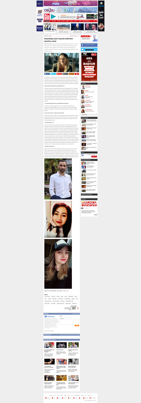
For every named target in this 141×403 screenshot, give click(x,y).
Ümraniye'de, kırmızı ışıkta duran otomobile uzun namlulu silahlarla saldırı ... (61, 387)
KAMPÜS (82, 395)
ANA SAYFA (54, 20)
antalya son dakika (56, 301)
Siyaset (69, 395)
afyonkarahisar (70, 296)
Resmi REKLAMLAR (77, 395)
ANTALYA (63, 20)
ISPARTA (71, 20)
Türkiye (55, 395)
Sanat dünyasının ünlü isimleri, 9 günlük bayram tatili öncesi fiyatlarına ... (61, 371)
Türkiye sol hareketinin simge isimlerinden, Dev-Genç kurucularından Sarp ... (73, 354)
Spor (85, 395)
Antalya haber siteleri (69, 301)
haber (77, 298)
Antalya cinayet (68, 303)
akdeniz (73, 298)
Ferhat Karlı (53, 296)
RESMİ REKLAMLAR (86, 20)
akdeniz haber (47, 303)
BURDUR (67, 20)
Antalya (58, 296)
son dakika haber (67, 298)
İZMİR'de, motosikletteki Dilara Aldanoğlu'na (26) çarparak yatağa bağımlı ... (48, 355)
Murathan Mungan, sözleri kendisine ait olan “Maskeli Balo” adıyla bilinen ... (72, 370)
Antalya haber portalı (60, 303)
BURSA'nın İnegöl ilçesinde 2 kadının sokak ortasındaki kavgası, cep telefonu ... (49, 386)
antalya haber (54, 298)
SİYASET (75, 20)
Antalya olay (74, 303)
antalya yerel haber (48, 301)
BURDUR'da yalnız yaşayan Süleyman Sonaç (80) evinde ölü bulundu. (61, 353)
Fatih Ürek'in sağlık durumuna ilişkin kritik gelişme (67, 308)
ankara (76, 296)
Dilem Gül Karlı (47, 296)
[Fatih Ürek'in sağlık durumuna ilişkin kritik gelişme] (74, 309)
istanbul (49, 298)
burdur (62, 296)
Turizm (72, 395)
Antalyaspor (63, 301)
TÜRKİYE (58, 20)
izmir (46, 298)
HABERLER (46, 35)
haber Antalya (60, 298)
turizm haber (53, 303)
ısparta (66, 296)
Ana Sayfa (50, 395)
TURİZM (80, 20)
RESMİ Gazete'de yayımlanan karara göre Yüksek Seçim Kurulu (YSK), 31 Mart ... (73, 386)
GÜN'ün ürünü (89, 395)
